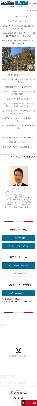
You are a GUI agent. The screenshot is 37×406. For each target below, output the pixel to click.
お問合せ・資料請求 (20, 265)
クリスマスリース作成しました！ (23, 157)
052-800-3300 (20, 293)
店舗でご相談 (20, 238)
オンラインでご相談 (20, 246)
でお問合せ (21, 273)
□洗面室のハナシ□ (8, 154)
